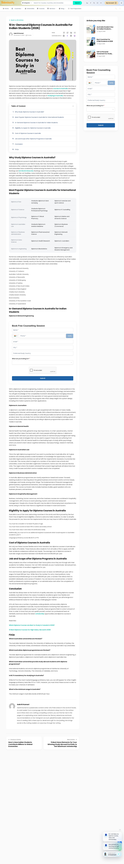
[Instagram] (97, 2)
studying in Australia (55, 96)
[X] (94, 2)
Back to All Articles (17, 20)
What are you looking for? (21, 359)
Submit (42, 378)
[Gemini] (67, 35)
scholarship (39, 614)
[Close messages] (120, 830)
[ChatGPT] (63, 35)
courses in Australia (60, 89)
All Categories (26, 3)
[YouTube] (100, 2)
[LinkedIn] (87, 2)
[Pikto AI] (74, 35)
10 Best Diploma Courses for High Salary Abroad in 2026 (30, 630)
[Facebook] (90, 2)
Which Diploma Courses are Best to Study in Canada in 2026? (32, 625)
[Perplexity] (71, 35)
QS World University (26, 171)
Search (77, 3)
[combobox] (42, 362)
